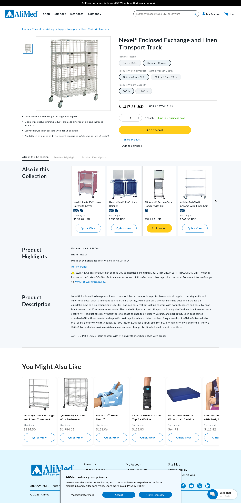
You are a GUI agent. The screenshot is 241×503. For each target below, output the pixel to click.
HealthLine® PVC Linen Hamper (123, 204)
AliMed (45, 494)
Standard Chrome (157, 63)
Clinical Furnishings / (45, 28)
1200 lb (145, 92)
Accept (119, 494)
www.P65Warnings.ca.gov (90, 281)
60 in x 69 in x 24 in (166, 77)
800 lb (126, 91)
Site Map (174, 464)
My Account (134, 464)
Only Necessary (155, 494)
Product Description (94, 157)
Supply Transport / (69, 28)
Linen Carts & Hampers (95, 28)
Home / (27, 28)
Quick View (88, 228)
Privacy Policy (135, 485)
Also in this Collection (35, 156)
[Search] (195, 14)
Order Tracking (136, 469)
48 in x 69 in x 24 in (134, 77)
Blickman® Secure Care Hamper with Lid (158, 204)
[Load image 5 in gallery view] (28, 49)
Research (77, 14)
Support (60, 14)
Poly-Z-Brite (132, 63)
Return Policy (79, 266)
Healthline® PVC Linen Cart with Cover (87, 204)
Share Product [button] (132, 139)
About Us (89, 464)
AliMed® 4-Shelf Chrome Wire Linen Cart (194, 204)
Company (94, 14)
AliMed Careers (94, 469)
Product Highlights (65, 157)
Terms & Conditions (181, 474)
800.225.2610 (39, 486)
